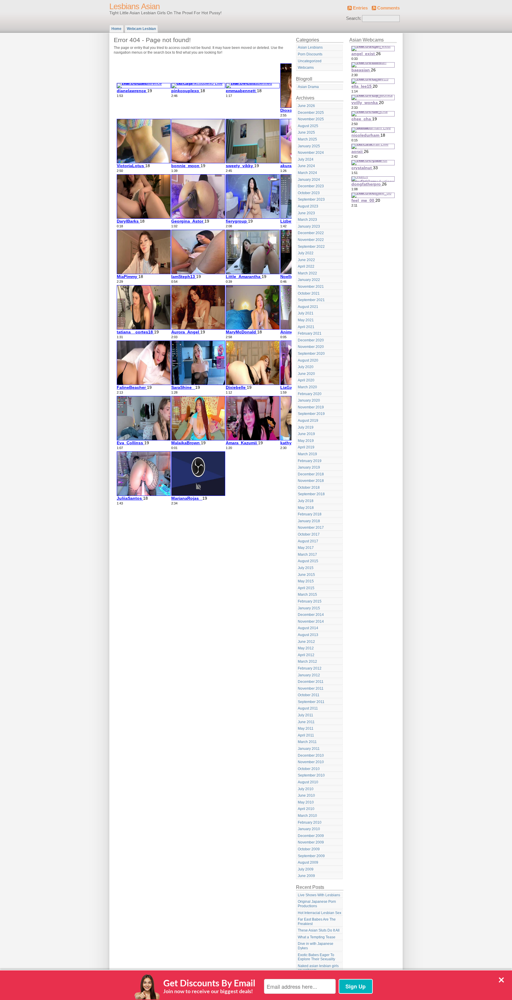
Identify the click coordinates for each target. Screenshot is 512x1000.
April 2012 (306, 655)
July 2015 (305, 568)
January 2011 (309, 749)
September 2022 (311, 247)
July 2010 (305, 789)
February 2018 (309, 514)
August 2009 (308, 862)
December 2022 (311, 233)
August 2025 (308, 126)
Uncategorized (309, 61)
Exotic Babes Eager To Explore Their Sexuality (316, 957)
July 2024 (305, 159)
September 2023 (311, 199)
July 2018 (305, 501)
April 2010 (306, 809)
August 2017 (308, 541)
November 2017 (311, 527)
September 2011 (311, 702)
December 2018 (311, 474)
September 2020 (311, 354)
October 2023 (309, 193)
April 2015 (306, 588)
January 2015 (309, 608)
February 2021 (309, 333)
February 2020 (309, 394)
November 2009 (311, 842)
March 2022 (307, 273)
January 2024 (309, 180)
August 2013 (308, 635)
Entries (360, 8)
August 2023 (308, 206)
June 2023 (306, 213)
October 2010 (309, 769)
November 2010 (311, 762)
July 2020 (305, 367)
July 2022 (305, 253)
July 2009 (305, 869)
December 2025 (311, 113)
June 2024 (306, 166)
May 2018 (306, 508)
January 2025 (309, 146)
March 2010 (307, 816)
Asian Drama (308, 87)
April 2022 (306, 266)
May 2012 (306, 648)
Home (116, 29)
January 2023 (309, 226)
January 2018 (309, 521)
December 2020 (311, 340)
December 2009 (311, 836)
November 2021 (311, 287)
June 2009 (306, 876)
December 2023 (311, 186)
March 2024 (307, 173)
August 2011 (308, 708)
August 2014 (308, 628)
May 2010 (306, 802)
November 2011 (311, 688)
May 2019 (306, 441)
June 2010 (306, 795)
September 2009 (311, 856)
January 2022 (309, 280)
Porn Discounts (310, 54)
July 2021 (305, 313)
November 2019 (311, 407)
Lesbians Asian (134, 6)
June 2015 (306, 575)
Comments (388, 8)
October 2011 (308, 695)
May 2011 (305, 728)
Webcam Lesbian (141, 29)
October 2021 (309, 293)
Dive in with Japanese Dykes (315, 946)
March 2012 (307, 661)
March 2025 (307, 139)
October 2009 (309, 849)
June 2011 (306, 722)
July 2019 (305, 427)
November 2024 (311, 153)
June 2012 (306, 642)
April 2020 (306, 380)
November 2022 (311, 240)
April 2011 (306, 735)
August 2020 (308, 360)
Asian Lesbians (310, 47)
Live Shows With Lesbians (319, 895)
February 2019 (309, 461)
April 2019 (306, 447)
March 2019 (307, 454)
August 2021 (308, 307)
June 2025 (306, 132)
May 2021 (306, 320)
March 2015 (307, 594)
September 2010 (311, 775)
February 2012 (309, 668)
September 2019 (311, 414)
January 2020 (309, 400)
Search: (353, 18)
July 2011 (305, 715)
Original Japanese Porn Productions (317, 904)
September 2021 (311, 300)
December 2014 (311, 615)
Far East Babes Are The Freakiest (317, 921)
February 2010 (309, 822)
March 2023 (307, 220)
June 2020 (306, 374)
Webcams (306, 68)
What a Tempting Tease (316, 937)
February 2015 (309, 601)
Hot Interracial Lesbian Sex (319, 913)
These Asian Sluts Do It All (319, 930)
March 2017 (307, 554)
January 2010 (309, 829)
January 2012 (309, 675)
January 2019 (309, 467)
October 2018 (309, 487)
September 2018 (311, 494)
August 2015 (308, 561)
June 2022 (306, 260)
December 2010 (311, 755)
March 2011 (307, 742)
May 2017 (306, 548)
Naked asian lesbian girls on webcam (318, 968)
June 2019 (306, 434)
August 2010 (308, 782)
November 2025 (311, 119)
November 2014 (311, 621)
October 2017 (309, 534)
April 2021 (306, 327)
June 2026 (306, 106)
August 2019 (308, 420)
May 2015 (306, 581)
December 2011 (311, 682)
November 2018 (311, 481)
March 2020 (307, 387)
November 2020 (311, 347)
